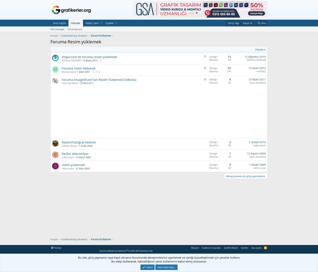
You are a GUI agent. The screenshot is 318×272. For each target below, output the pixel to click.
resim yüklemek (73, 165)
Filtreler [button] (259, 49)
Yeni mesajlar (57, 29)
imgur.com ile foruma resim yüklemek (89, 57)
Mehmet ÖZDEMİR (71, 60)
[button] (101, 23)
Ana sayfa (256, 247)
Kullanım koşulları (211, 247)
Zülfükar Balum (69, 145)
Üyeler (110, 23)
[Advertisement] (159, 112)
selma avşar (68, 168)
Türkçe (57, 247)
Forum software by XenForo (126, 250)
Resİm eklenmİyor (75, 154)
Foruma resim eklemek (79, 68)
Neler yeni (92, 23)
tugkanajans (259, 145)
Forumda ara (75, 29)
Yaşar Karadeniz (70, 83)
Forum (75, 23)
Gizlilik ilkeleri (231, 247)
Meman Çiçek (69, 71)
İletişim (195, 247)
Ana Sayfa (59, 23)
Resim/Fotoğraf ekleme (79, 142)
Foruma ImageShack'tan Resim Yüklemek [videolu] (99, 80)
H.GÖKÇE (261, 71)
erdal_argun (68, 157)
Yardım (244, 247)
